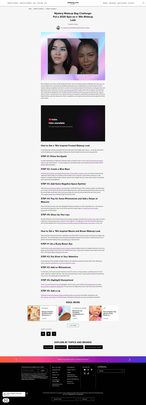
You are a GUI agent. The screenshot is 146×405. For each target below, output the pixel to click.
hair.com (54, 377)
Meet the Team (56, 367)
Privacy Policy (71, 370)
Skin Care (40, 3)
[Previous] (16, 359)
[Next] (129, 359)
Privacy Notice (43, 377)
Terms (69, 372)
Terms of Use (34, 375)
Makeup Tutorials (13, 3)
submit (43, 370)
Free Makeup (112, 3)
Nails (34, 3)
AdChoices (71, 394)
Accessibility (71, 367)
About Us (54, 372)
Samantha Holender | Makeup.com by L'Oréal (76, 28)
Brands (105, 3)
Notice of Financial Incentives (27, 379)
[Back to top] (142, 401)
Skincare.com (56, 370)
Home (30, 9)
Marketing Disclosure (37, 376)
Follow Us (131, 3)
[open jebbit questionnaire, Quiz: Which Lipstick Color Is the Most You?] (6, 400)
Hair (45, 3)
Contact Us (55, 375)
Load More (73, 325)
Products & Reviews (26, 3)
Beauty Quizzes (122, 3)
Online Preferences (73, 379)
